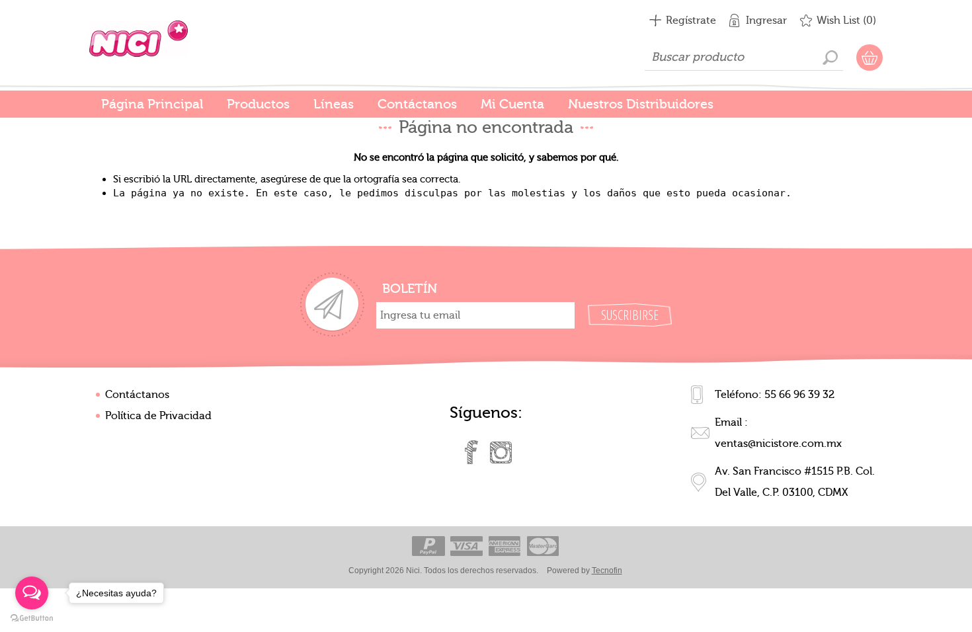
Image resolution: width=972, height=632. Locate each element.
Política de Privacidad (158, 416)
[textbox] (744, 57)
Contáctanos (137, 395)
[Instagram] (500, 452)
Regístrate (691, 20)
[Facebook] (471, 452)
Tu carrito (869, 57)
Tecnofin (607, 570)
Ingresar (766, 20)
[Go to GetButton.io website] (32, 618)
